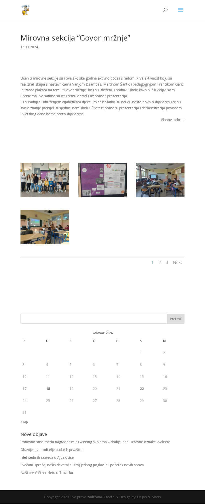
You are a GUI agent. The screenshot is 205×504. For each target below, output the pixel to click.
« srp (24, 421)
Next (177, 262)
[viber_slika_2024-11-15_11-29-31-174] (44, 244)
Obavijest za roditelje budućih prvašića (51, 449)
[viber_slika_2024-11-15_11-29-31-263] (44, 197)
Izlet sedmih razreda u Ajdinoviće (47, 457)
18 (48, 388)
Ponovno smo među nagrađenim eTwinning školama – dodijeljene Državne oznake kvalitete (95, 441)
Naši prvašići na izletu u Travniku (46, 472)
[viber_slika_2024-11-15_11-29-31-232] (102, 197)
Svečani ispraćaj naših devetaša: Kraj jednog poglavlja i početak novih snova (82, 464)
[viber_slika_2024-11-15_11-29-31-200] (160, 197)
